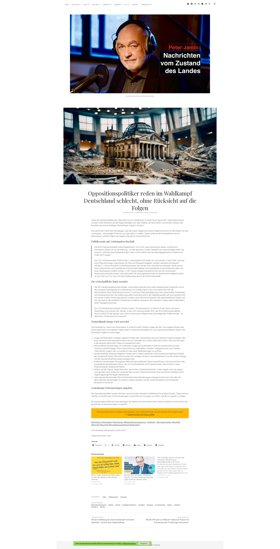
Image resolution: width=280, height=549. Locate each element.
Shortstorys (94, 507)
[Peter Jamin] (140, 90)
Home (67, 4)
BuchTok (117, 505)
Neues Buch (76, 4)
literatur (169, 505)
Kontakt (135, 4)
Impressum (145, 4)
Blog (85, 4)
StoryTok (102, 507)
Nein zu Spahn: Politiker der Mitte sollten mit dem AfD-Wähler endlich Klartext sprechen (105, 477)
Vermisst (106, 4)
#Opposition (135, 425)
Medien (117, 4)
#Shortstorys (96, 422)
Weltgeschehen (113, 497)
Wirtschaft (123, 497)
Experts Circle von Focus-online (141, 414)
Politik (104, 497)
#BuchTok (104, 425)
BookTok (110, 505)
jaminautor (150, 505)
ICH (126, 4)
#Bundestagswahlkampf (119, 425)
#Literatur (151, 422)
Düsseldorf (141, 505)
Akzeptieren (144, 544)
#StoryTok (95, 425)
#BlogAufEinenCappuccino (135, 422)
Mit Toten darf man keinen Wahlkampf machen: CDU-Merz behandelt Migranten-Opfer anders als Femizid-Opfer (139, 477)
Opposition (177, 505)
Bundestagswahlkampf (129, 505)
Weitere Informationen (129, 543)
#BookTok (176, 422)
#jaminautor (118, 422)
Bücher (95, 4)
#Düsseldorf (107, 422)
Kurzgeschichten (160, 505)
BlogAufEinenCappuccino (98, 505)
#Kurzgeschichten (164, 422)
